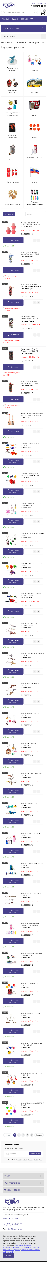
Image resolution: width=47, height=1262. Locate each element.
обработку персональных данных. (29, 1159)
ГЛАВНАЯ (5, 19)
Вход (33, 3)
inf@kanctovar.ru (15, 1229)
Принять (9, 1255)
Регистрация (41, 3)
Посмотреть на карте (10, 1218)
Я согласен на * (24, 1159)
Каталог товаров (11, 28)
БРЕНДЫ (24, 19)
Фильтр (10, 214)
